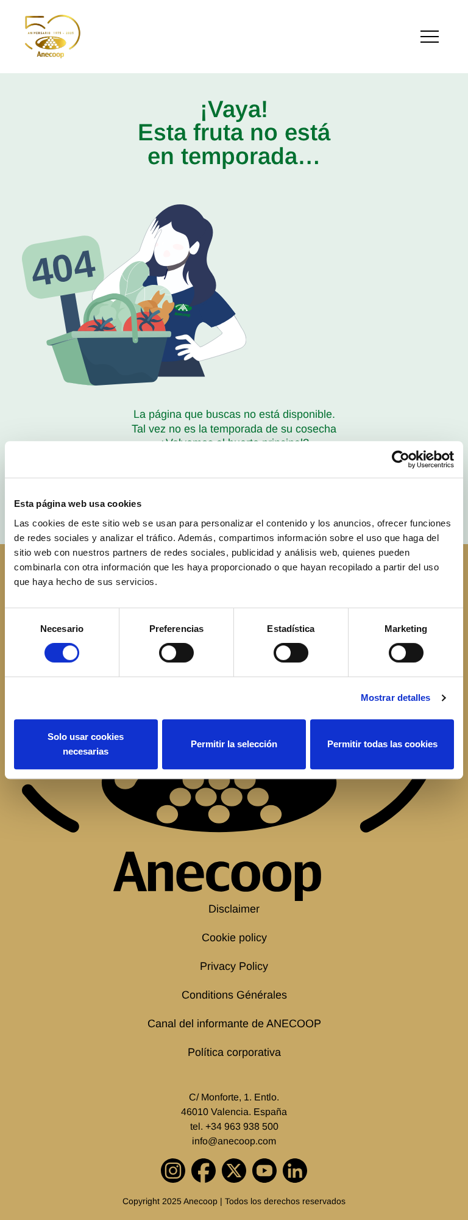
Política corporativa (234, 1052)
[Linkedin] (295, 1170)
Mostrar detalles (396, 697)
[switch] (176, 652)
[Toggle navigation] (429, 37)
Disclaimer (234, 909)
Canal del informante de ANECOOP (234, 1023)
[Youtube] (264, 1170)
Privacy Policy (234, 966)
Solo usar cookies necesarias (86, 743)
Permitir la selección (234, 744)
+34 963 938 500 (241, 1126)
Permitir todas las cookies (382, 744)
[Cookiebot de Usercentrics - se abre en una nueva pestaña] (400, 459)
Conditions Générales (234, 995)
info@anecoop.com (234, 1141)
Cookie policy (234, 937)
